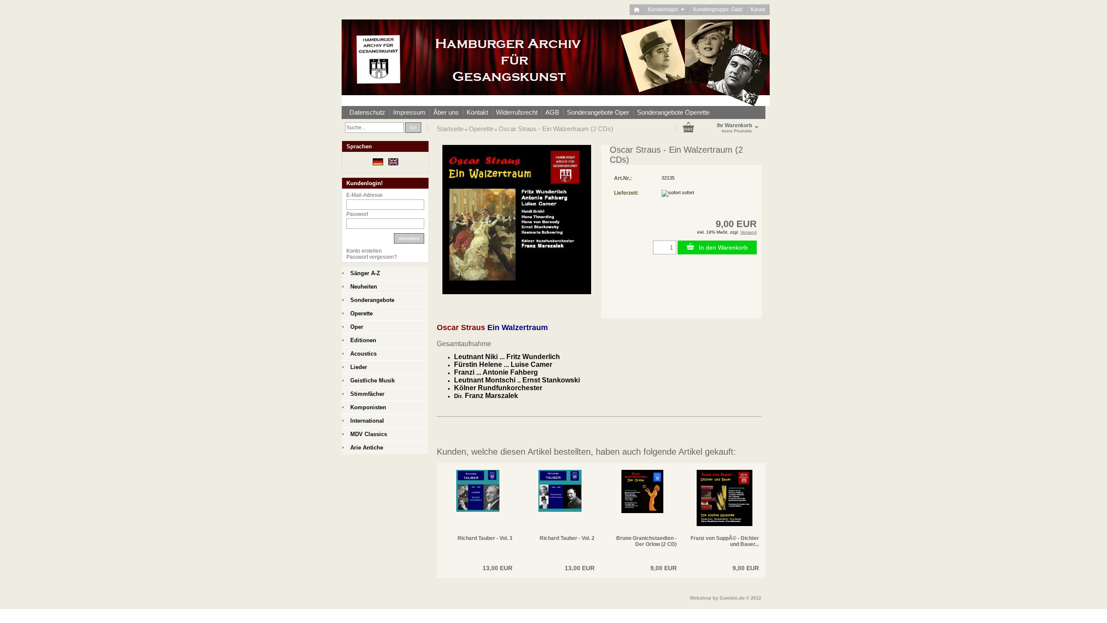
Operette (481, 128)
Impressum (409, 112)
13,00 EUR (497, 568)
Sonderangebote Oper (598, 112)
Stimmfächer (367, 394)
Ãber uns (446, 112)
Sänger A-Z (365, 273)
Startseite (450, 128)
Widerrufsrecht (517, 112)
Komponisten (368, 407)
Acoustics (363, 353)
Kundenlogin (666, 9)
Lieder (358, 367)
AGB (552, 112)
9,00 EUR (663, 568)
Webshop (700, 598)
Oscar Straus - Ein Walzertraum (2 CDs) (556, 128)
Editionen (363, 340)
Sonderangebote (372, 300)
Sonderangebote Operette (673, 112)
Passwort (357, 214)
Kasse (758, 9)
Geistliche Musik (372, 380)
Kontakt (477, 112)
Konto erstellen (364, 251)
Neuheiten (363, 286)
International (367, 420)
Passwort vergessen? (371, 257)
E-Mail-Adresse (364, 195)
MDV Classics (368, 434)
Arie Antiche (366, 447)
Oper (356, 327)
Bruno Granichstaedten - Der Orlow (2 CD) (646, 541)
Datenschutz (367, 112)
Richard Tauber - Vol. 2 (567, 538)
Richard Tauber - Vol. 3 (485, 538)
